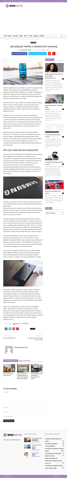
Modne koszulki (35, 453)
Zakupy (36, 36)
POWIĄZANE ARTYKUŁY (10, 360)
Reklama (31, 1)
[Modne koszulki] (27, 455)
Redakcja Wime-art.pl (26, 49)
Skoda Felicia (48, 102)
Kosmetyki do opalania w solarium (54, 448)
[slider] (8, 323)
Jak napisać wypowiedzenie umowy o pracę (35, 338)
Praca (25, 36)
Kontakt (36, 1)
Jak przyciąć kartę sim (9, 338)
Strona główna (21, 1)
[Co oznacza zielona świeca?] (54, 128)
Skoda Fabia (48, 159)
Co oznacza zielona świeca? (52, 135)
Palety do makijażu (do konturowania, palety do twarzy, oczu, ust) (53, 460)
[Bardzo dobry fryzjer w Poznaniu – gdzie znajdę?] (54, 67)
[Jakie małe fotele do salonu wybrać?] (9, 368)
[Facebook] (62, 1)
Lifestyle (15, 36)
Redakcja (47, 109)
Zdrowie (41, 36)
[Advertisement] (33, 21)
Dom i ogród (7, 36)
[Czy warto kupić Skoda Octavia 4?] (54, 155)
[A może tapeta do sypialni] (27, 440)
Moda (20, 36)
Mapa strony (57, 476)
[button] (62, 36)
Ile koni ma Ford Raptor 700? (52, 191)
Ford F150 (48, 188)
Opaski (47, 451)
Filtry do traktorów (50, 446)
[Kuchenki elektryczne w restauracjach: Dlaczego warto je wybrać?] (37, 368)
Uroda (30, 36)
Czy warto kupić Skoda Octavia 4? (54, 162)
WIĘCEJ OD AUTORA (24, 360)
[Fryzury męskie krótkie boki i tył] (27, 446)
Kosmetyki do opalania (51, 443)
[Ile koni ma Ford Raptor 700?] (54, 184)
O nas (27, 1)
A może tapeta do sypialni (37, 438)
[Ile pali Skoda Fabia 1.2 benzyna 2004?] (54, 98)
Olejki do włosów (49, 456)
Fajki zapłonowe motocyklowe (52, 132)
